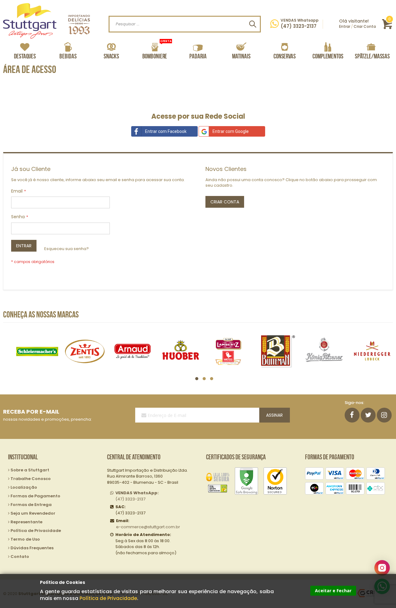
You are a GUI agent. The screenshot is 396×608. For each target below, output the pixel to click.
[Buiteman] (276, 351)
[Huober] (180, 351)
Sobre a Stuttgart (30, 470)
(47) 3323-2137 (137, 496)
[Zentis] (85, 351)
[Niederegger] (372, 351)
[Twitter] (368, 415)
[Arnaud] (132, 351)
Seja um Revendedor (33, 513)
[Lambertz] (228, 351)
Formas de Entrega (31, 505)
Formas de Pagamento (35, 496)
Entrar (344, 26)
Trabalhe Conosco (31, 479)
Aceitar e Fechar (333, 590)
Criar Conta (365, 26)
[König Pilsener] (324, 351)
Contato (20, 556)
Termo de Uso (25, 539)
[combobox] (185, 24)
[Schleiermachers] (37, 351)
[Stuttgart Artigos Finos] (46, 21)
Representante (26, 522)
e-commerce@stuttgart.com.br (148, 527)
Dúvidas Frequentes (32, 548)
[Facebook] (352, 415)
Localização (24, 487)
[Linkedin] (384, 415)
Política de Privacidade (108, 598)
